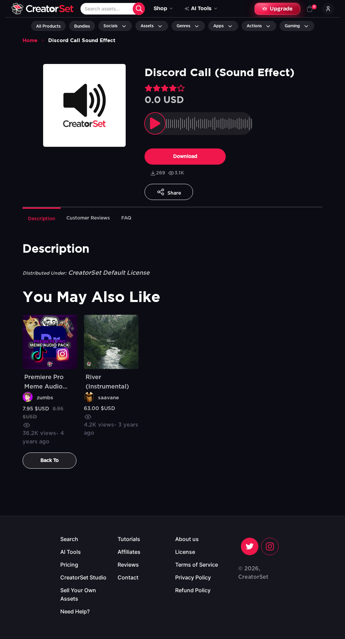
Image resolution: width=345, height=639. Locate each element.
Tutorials (129, 539)
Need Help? (75, 611)
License (185, 551)
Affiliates (129, 551)
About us (187, 539)
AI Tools (70, 551)
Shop (160, 8)
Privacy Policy (193, 577)
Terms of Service (196, 564)
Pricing (69, 564)
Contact (128, 577)
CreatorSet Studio (83, 577)
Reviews (128, 564)
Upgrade (281, 8)
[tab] (42, 218)
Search (69, 539)
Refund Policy (193, 590)
